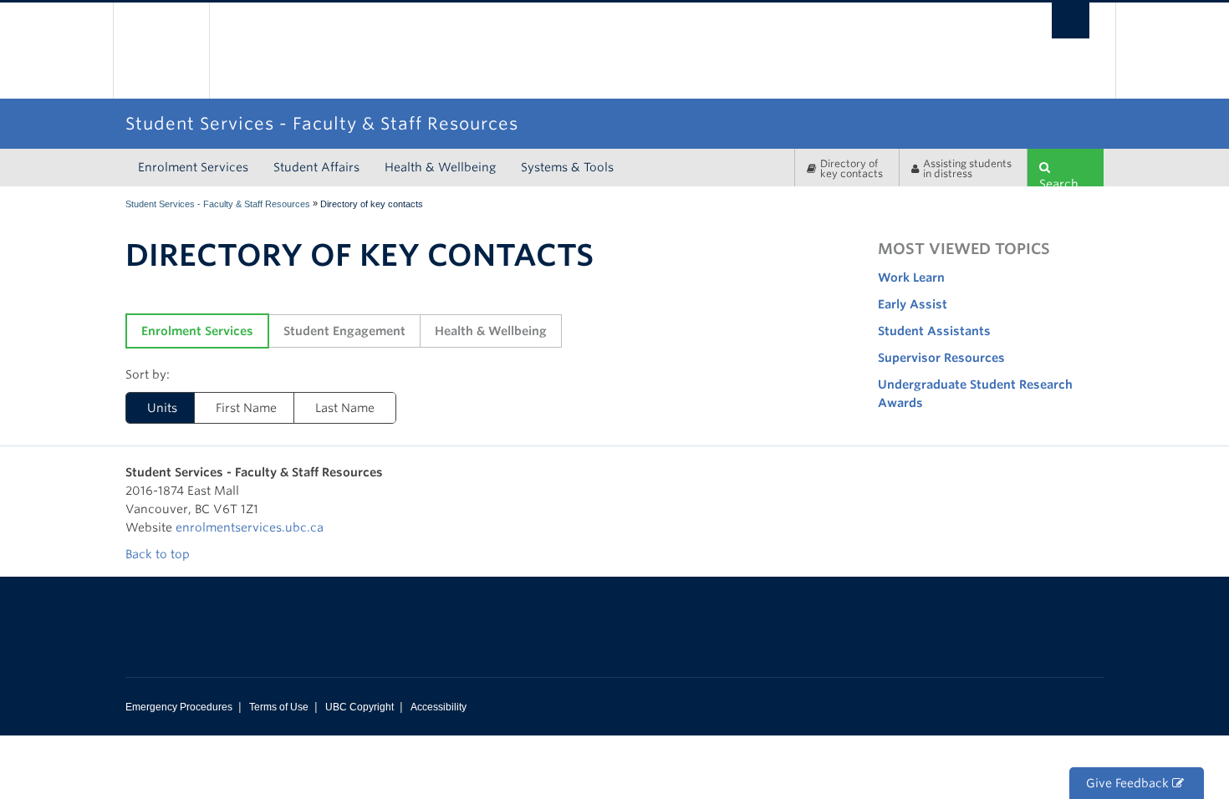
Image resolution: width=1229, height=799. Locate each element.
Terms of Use (279, 707)
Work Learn (911, 277)
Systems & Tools (567, 167)
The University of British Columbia (161, 51)
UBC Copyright (359, 707)
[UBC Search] (1070, 20)
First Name (246, 408)
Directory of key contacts (851, 168)
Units (162, 408)
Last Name (345, 408)
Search (1059, 181)
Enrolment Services (193, 167)
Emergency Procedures (178, 707)
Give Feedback (1129, 783)
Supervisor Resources (941, 357)
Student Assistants (934, 331)
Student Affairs (316, 167)
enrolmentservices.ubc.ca (250, 527)
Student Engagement (344, 331)
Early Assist (912, 304)
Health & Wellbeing (440, 167)
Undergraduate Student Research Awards (975, 394)
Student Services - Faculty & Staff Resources (217, 204)
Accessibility (439, 707)
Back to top (159, 554)
